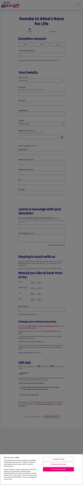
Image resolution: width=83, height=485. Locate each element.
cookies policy (16, 475)
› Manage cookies (58, 459)
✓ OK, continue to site (58, 469)
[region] (41, 469)
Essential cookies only (58, 464)
